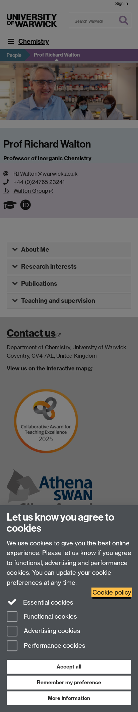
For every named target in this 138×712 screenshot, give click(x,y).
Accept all (69, 666)
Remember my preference (69, 682)
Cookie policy (111, 592)
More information (69, 698)
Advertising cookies (51, 631)
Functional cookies (49, 616)
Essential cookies (47, 602)
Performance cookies (53, 646)
